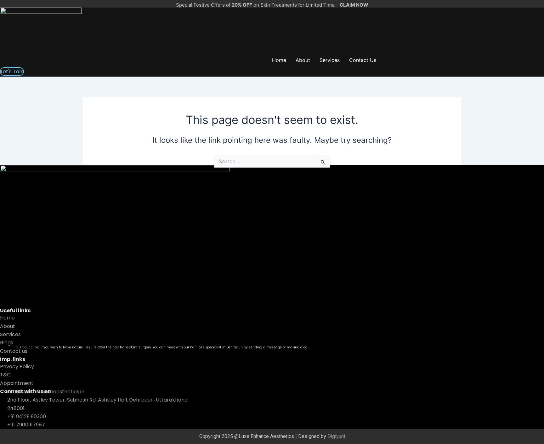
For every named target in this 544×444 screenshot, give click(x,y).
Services (330, 60)
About (303, 60)
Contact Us (362, 60)
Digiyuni (336, 436)
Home (279, 60)
